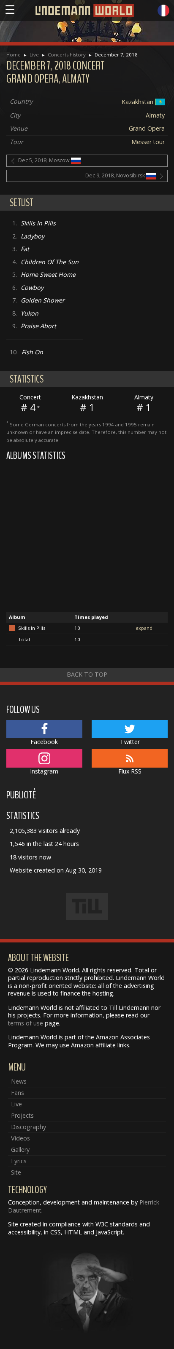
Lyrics (19, 1161)
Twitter (130, 742)
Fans (17, 1093)
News (19, 1081)
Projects (22, 1115)
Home (13, 54)
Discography (28, 1127)
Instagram (44, 771)
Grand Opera (147, 128)
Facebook (44, 742)
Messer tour (148, 142)
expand (144, 628)
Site (16, 1172)
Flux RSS (129, 771)
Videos (20, 1138)
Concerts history (67, 54)
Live (34, 54)
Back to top (87, 674)
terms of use (25, 1023)
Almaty (155, 115)
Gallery (20, 1150)
